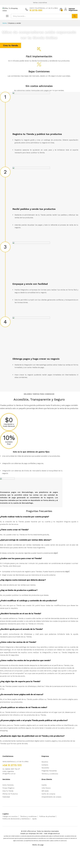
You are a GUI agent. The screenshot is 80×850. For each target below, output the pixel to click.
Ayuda (34, 819)
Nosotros (45, 762)
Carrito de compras (48, 794)
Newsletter (45, 768)
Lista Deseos (46, 788)
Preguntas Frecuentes (49, 771)
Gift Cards (45, 791)
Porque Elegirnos (8, 788)
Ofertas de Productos (10, 794)
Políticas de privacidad (47, 816)
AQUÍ (56, 553)
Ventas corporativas (40, 2)
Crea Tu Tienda (7, 791)
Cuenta (44, 785)
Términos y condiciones (50, 774)
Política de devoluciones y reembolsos (16, 819)
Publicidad (6, 797)
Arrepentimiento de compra (51, 797)
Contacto (45, 765)
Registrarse (73, 10)
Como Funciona (7, 785)
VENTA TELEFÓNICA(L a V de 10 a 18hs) (43, 8)
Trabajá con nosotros (10, 816)
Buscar (75, 16)
